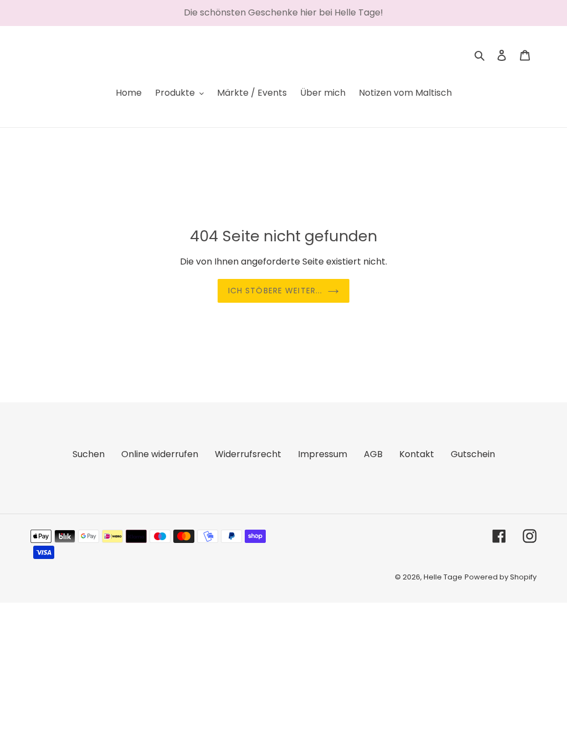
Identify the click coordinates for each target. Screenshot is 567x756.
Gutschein (473, 454)
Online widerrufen (159, 454)
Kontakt (416, 454)
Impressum (322, 454)
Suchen (89, 454)
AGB (373, 454)
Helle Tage (443, 577)
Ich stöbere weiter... (275, 290)
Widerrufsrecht (248, 454)
